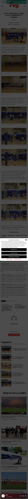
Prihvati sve (14, 249)
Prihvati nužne (14, 253)
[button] (26, 240)
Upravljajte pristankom (14, 256)
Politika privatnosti (17, 259)
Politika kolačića (9, 259)
